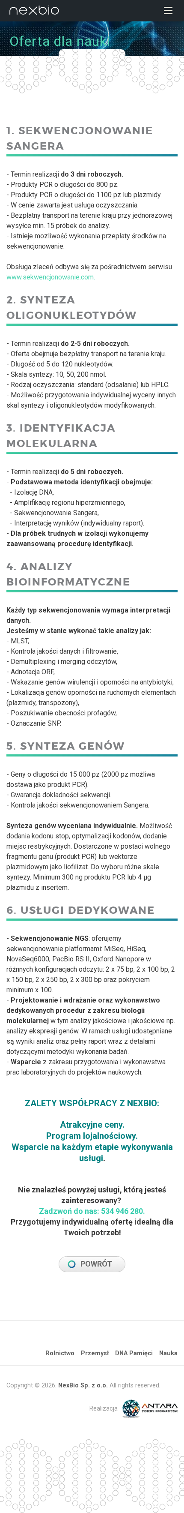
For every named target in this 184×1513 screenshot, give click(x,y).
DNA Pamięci (134, 1353)
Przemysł (95, 1353)
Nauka (168, 1353)
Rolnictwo (59, 1353)
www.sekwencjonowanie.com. (50, 277)
